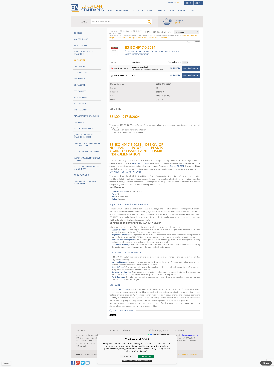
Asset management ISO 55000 (86, 152)
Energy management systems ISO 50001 (87, 159)
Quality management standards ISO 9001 (83, 135)
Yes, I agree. (146, 356)
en (178, 3)
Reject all (128, 356)
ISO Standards (80, 103)
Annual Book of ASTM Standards (83, 52)
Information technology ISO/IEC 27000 (85, 182)
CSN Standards (80, 66)
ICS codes (78, 33)
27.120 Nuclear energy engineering (134, 35)
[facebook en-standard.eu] (73, 364)
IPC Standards (80, 97)
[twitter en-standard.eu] (83, 364)
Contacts (150, 10)
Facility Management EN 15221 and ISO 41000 (87, 167)
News (191, 10)
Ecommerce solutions (179, 354)
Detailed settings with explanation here (137, 361)
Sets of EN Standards (83, 128)
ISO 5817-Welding (81, 175)
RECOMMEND (128, 310)
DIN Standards (80, 79)
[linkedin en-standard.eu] (88, 364)
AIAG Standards (81, 39)
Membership (122, 10)
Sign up (198, 3)
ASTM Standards (81, 45)
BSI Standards (125, 31)
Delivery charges (165, 10)
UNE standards (81, 110)
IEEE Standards (80, 91)
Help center (137, 10)
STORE (111, 10)
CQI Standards (80, 72)
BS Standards (96, 335)
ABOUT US (181, 10)
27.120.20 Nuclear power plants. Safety (164, 35)
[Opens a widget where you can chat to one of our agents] (266, 363)
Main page (113, 31)
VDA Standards (95, 343)
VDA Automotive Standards (86, 116)
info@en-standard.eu (189, 335)
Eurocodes (79, 122)
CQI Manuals (81, 346)
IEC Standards (80, 85)
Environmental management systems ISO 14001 (87, 144)
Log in (188, 3)
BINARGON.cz (192, 354)
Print (114, 310)
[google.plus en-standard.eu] (78, 364)
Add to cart (193, 68)
